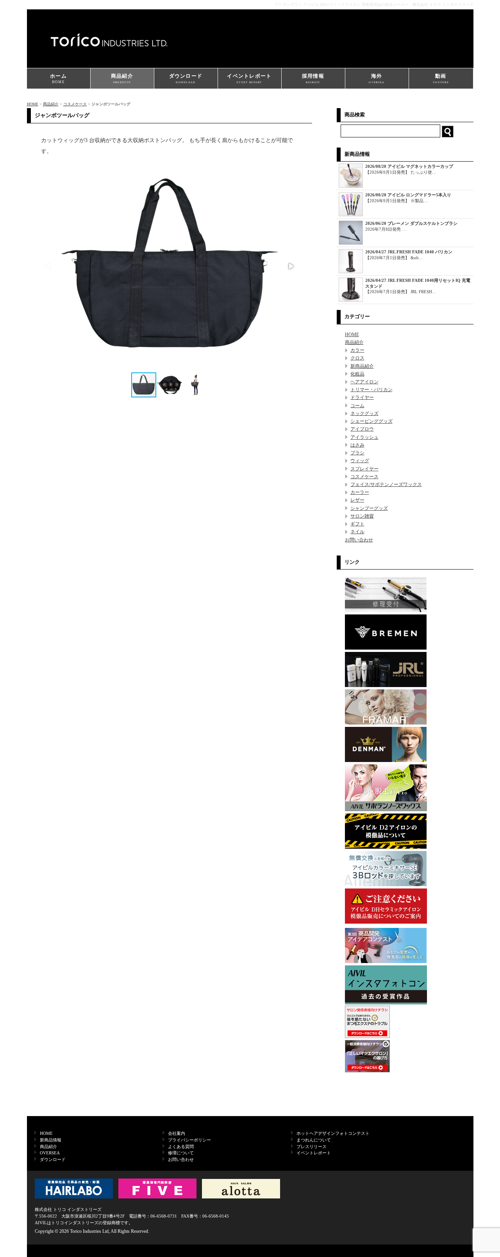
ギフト (357, 524)
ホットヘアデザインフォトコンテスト (333, 1133)
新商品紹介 (362, 366)
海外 (376, 78)
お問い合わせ (359, 540)
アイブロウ (362, 429)
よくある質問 (181, 1146)
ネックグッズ (364, 413)
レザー (357, 500)
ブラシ (357, 453)
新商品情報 (50, 1140)
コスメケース (75, 104)
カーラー (359, 492)
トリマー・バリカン (371, 389)
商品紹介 (122, 78)
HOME (32, 104)
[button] (290, 266)
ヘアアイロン (364, 382)
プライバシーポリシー (189, 1140)
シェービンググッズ (371, 421)
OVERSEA (50, 1152)
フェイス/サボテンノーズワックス (386, 484)
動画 (441, 78)
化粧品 (357, 374)
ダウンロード (186, 78)
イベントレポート (249, 78)
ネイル (357, 531)
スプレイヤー (364, 469)
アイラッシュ (364, 437)
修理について (181, 1152)
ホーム (58, 78)
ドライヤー (362, 397)
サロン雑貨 (362, 516)
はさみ (357, 445)
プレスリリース (311, 1146)
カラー (357, 350)
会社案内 (176, 1133)
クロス (357, 358)
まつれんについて (313, 1140)
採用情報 (313, 78)
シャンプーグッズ (369, 508)
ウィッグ (359, 460)
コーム (357, 405)
